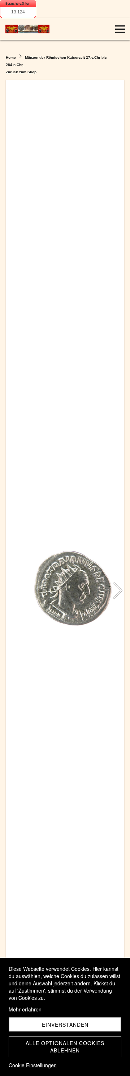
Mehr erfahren (25, 1009)
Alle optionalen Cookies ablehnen (65, 1046)
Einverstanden (65, 1024)
